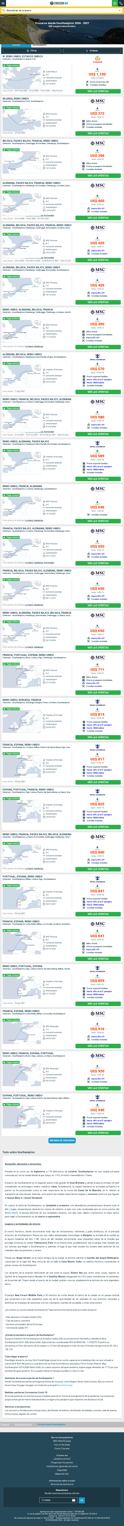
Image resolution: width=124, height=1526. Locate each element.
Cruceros (5, 1424)
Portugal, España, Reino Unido (22, 876)
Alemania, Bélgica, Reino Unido (22, 354)
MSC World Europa (62, 1441)
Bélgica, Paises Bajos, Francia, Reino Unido (30, 141)
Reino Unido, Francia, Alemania (22, 486)
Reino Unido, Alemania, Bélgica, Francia (28, 309)
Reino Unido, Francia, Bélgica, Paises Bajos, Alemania (37, 399)
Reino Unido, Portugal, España (22, 966)
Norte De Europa (64, 1385)
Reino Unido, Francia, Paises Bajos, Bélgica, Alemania (37, 834)
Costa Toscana (62, 1448)
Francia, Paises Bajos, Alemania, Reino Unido (31, 528)
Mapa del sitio (62, 1474)
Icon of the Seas (62, 1445)
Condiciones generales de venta (62, 1466)
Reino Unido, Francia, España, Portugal (28, 1053)
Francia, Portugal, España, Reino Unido (28, 655)
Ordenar (94, 50)
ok (81, 1500)
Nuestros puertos (23, 1424)
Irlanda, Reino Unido (16, 99)
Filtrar (34, 50)
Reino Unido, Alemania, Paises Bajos (26, 441)
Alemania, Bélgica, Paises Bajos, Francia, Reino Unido (37, 225)
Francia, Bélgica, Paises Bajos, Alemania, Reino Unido (37, 570)
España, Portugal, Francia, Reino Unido (28, 789)
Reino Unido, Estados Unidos (24, 56)
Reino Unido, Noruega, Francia (22, 700)
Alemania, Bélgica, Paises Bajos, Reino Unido (31, 267)
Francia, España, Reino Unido (21, 745)
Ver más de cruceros (62, 1140)
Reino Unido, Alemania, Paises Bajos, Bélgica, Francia (37, 613)
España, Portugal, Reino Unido (22, 1095)
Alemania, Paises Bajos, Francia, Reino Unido (31, 183)
